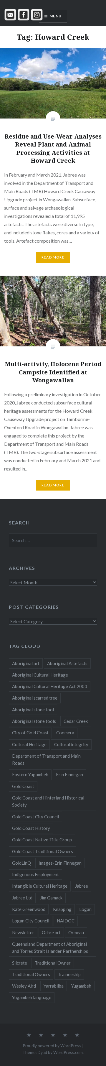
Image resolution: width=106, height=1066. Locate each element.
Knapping (62, 909)
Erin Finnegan (69, 774)
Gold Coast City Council (35, 816)
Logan (85, 909)
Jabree (81, 886)
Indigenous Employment (35, 874)
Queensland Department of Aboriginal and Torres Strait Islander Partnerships (50, 947)
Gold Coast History (31, 828)
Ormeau (76, 932)
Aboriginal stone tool (33, 709)
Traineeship (69, 974)
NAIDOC (65, 920)
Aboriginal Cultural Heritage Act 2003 (49, 686)
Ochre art (51, 932)
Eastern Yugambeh (30, 774)
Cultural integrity (71, 744)
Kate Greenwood (28, 909)
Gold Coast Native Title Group (42, 839)
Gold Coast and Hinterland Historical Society (48, 801)
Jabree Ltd (22, 897)
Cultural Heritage (29, 744)
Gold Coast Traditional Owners (42, 851)
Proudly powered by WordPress (52, 1045)
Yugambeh (81, 985)
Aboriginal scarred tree (34, 697)
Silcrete (19, 962)
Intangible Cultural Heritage (39, 886)
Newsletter (23, 932)
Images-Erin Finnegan (60, 863)
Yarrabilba (54, 985)
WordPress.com (68, 1052)
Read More (53, 257)
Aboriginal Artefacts (67, 663)
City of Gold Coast (30, 732)
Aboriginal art (25, 663)
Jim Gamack (51, 897)
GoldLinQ (21, 863)
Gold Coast (23, 786)
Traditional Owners (31, 974)
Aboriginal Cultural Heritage (40, 674)
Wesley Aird (24, 985)
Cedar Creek (76, 721)
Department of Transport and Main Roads (46, 759)
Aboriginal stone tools (34, 721)
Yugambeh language (31, 997)
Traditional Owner (53, 962)
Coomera (65, 732)
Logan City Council (30, 920)
